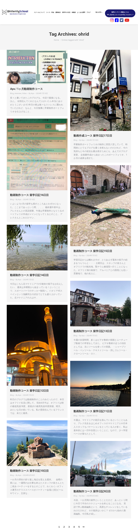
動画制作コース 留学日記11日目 (93, 411)
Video (24, 93)
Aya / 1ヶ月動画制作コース (26, 88)
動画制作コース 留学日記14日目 (29, 275)
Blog (12, 93)
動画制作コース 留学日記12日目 (29, 390)
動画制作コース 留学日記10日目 (29, 470)
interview (18, 93)
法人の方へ (99, 12)
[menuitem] (39, 12)
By (31, 93)
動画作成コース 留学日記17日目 (93, 135)
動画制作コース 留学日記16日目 (29, 195)
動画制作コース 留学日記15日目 (93, 251)
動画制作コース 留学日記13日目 (93, 331)
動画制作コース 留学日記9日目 (92, 491)
